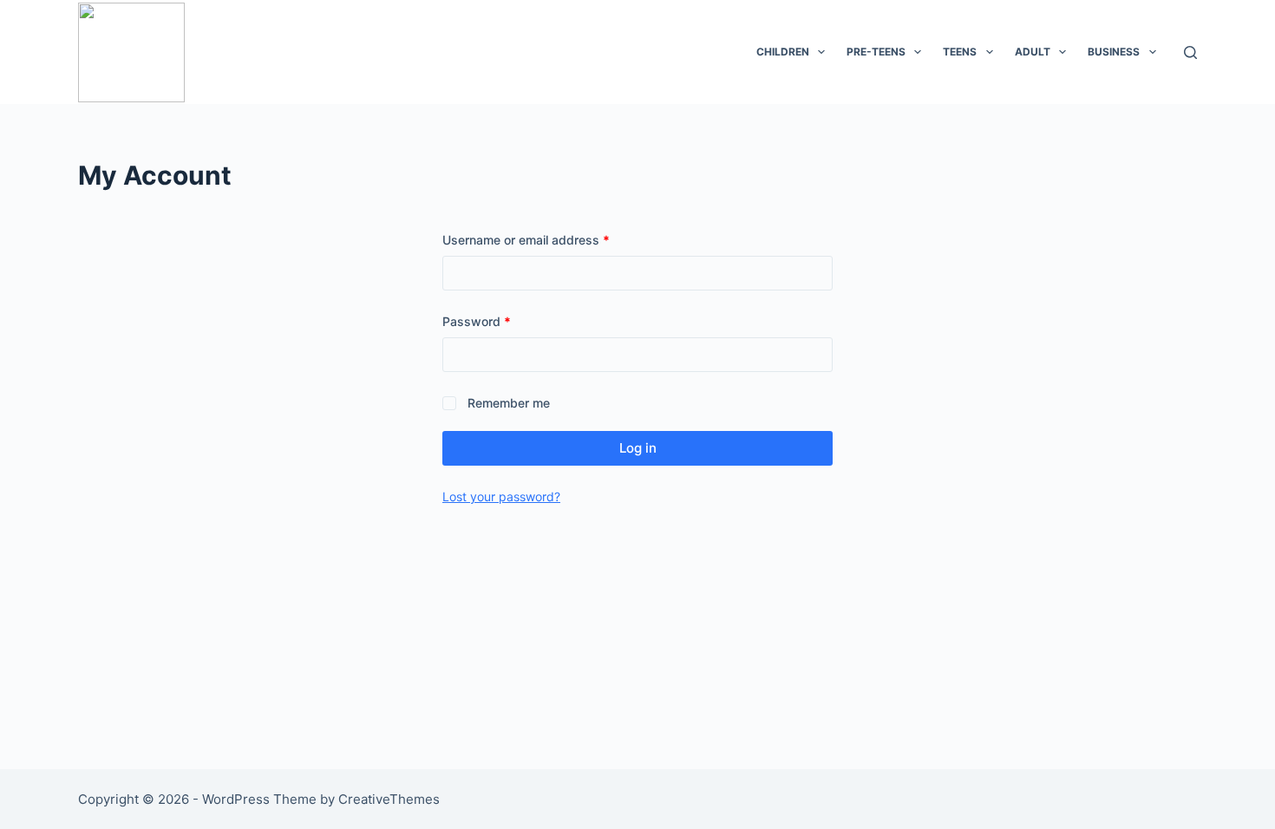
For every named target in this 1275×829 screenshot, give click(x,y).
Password (501, 321)
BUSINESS (1114, 51)
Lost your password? (501, 496)
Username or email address (551, 239)
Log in (638, 448)
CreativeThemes (389, 799)
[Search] (1190, 52)
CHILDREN (782, 51)
